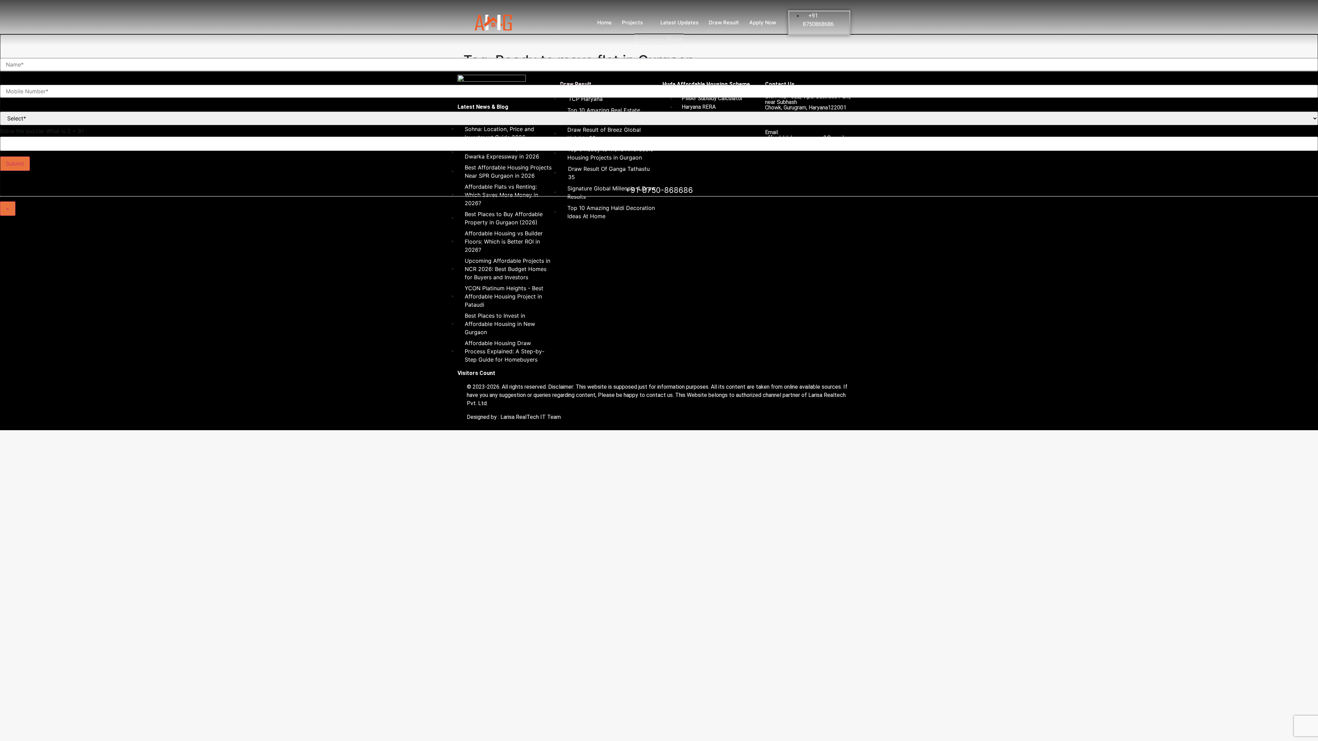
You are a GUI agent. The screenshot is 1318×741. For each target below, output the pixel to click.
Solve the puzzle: (42, 131)
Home (604, 22)
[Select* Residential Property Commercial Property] (659, 113)
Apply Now (762, 22)
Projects (632, 22)
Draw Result (724, 22)
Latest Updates (679, 22)
